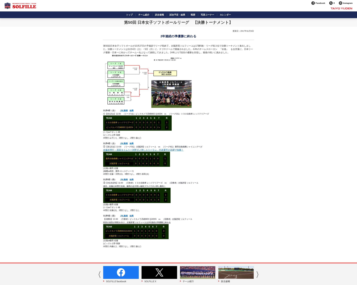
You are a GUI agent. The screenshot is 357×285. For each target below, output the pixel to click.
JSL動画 (124, 110)
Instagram (348, 3)
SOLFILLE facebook (116, 281)
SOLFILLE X (150, 281)
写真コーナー (207, 15)
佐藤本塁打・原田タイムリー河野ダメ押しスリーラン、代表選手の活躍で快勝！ (143, 150)
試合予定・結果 (177, 15)
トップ (129, 15)
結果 (132, 110)
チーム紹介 (143, 15)
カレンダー (225, 15)
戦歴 (193, 15)
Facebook (320, 3)
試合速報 (159, 15)
